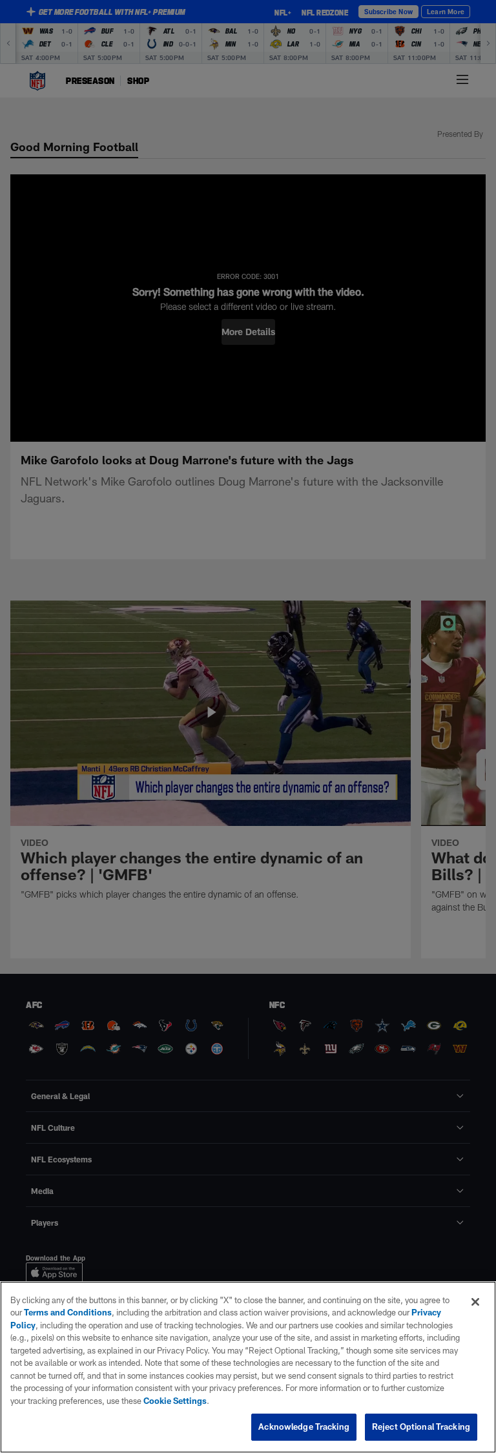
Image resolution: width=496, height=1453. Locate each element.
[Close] (475, 1302)
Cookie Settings (175, 1401)
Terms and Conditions (68, 1312)
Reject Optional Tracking (421, 1426)
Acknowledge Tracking (303, 1426)
